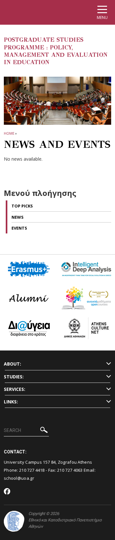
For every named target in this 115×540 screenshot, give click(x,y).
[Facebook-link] (7, 491)
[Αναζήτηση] (44, 430)
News (18, 217)
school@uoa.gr (19, 478)
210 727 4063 (70, 470)
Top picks (22, 206)
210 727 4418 (32, 470)
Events (19, 228)
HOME (9, 133)
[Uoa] (14, 521)
